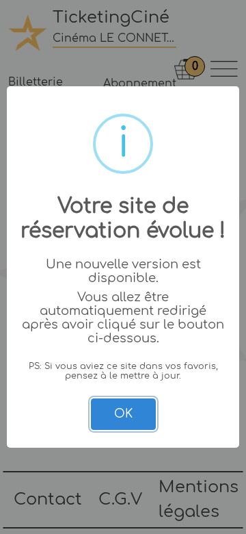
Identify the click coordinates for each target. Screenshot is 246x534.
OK (123, 413)
